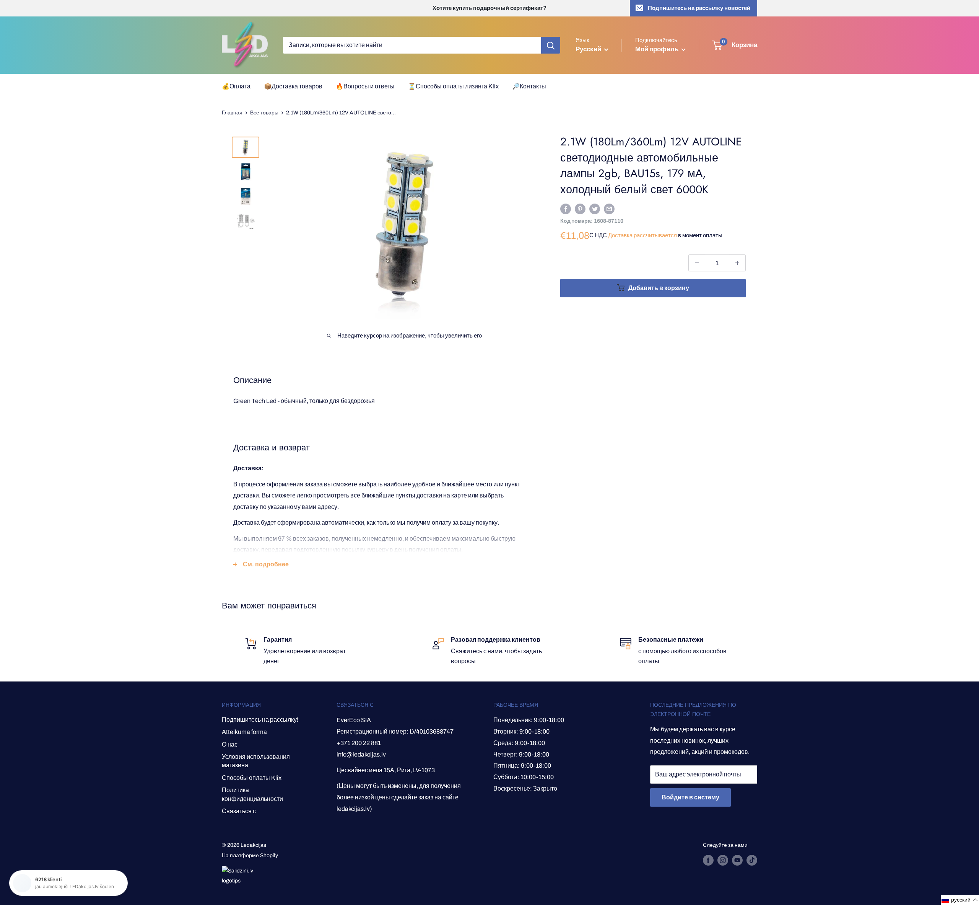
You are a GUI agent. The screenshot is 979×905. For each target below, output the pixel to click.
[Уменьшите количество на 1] (697, 263)
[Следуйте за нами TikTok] (751, 860)
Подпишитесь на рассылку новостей (699, 8)
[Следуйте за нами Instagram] (722, 860)
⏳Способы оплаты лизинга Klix (453, 86)
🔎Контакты (529, 86)
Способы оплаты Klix (251, 778)
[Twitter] (594, 208)
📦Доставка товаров (293, 86)
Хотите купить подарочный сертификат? (489, 8)
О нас (229, 744)
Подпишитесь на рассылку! (260, 719)
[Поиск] (550, 45)
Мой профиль (657, 49)
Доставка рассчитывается (642, 235)
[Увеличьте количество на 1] (737, 263)
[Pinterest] (580, 208)
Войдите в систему (690, 797)
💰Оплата (236, 86)
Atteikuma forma (244, 732)
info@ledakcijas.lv (361, 754)
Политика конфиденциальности (252, 794)
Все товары (264, 113)
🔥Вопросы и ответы (365, 86)
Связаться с (239, 811)
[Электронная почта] (609, 208)
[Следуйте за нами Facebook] (708, 860)
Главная (232, 113)
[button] (960, 900)
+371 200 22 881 (359, 743)
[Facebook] (565, 208)
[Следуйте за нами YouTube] (737, 860)
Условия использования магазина (256, 760)
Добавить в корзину (658, 288)
